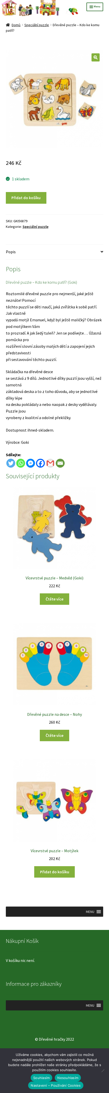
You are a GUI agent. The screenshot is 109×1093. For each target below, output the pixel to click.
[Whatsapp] (20, 463)
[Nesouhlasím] (102, 1070)
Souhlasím (41, 1078)
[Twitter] (10, 463)
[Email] (60, 463)
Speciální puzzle (36, 25)
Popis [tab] (11, 251)
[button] (96, 57)
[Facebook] (40, 463)
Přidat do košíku (26, 197)
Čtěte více (54, 598)
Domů (16, 25)
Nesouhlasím (67, 1078)
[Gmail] (50, 463)
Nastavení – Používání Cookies (56, 1085)
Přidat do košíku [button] (54, 871)
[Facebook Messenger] (30, 463)
